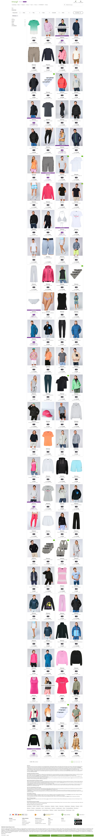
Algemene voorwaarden (26, 822)
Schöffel (34, 806)
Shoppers (77, 806)
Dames (13, 21)
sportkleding (79, 767)
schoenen (35, 770)
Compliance (24, 824)
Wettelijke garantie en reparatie (40, 823)
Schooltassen (29, 806)
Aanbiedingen (50, 819)
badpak (68, 796)
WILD (73, 810)
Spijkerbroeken (67, 806)
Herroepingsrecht (38, 822)
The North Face (62, 782)
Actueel (62, 819)
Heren (13, 22)
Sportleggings (47, 806)
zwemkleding (69, 794)
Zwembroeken (38, 808)
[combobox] (73, 5)
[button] (80, 1)
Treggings (33, 808)
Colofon (23, 819)
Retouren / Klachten (38, 820)
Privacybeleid (24, 820)
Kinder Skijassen (47, 808)
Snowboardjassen (45, 810)
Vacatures (10, 820)
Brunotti (38, 806)
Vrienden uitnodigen (12, 819)
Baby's (49, 820)
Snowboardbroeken (69, 808)
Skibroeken (73, 806)
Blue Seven (76, 808)
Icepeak (55, 810)
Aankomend (63, 820)
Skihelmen (51, 810)
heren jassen (49, 789)
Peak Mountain (68, 810)
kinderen (38, 775)
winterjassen (30, 790)
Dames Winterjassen (61, 810)
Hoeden (56, 806)
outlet (47, 798)
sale (38, 777)
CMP (81, 806)
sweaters (32, 770)
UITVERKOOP (14, 25)
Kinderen (13, 19)
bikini (35, 794)
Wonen (13, 24)
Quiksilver (53, 808)
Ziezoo (64, 808)
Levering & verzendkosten (39, 819)
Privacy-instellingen (25, 823)
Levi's (43, 808)
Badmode (28, 808)
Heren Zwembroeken (30, 810)
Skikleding (52, 806)
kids (71, 777)
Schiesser (42, 806)
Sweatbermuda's (59, 808)
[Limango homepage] (15, 1)
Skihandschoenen (38, 810)
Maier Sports (61, 806)
